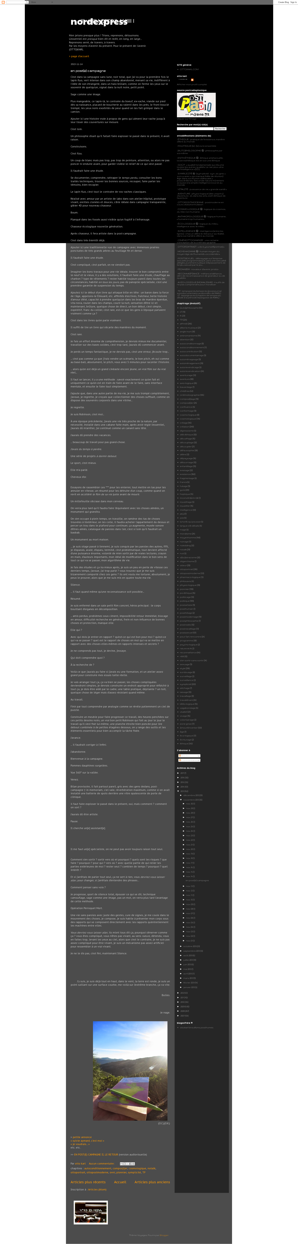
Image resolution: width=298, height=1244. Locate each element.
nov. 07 (189, 913)
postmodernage (189, 617)
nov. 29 (189, 808)
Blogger (164, 1235)
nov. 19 (189, 854)
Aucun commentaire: (102, 1163)
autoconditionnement (97, 1168)
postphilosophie (189, 621)
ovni (112, 1172)
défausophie (187, 450)
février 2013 (189, 982)
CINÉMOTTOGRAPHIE (190, 240)
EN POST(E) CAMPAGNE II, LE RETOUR (96, 1154)
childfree (185, 391)
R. (181, 316)
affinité (183, 323)
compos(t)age (187, 399)
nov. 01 (189, 941)
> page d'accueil (79, 56)
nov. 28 (189, 813)
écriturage (185, 740)
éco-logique (186, 735)
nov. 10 (189, 900)
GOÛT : (182, 165)
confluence (186, 407)
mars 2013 (188, 978)
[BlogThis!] (124, 1163)
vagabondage (188, 708)
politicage (185, 597)
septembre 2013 (191, 951)
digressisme (187, 431)
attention (185, 339)
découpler (186, 446)
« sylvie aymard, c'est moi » (88, 1140)
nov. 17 (189, 863)
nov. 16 (189, 867)
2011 (182, 997)
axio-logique (186, 383)
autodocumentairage (191, 355)
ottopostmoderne (97, 1172)
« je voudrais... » (80, 1144)
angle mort (186, 331)
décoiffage (186, 438)
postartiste (186, 605)
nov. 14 (189, 876)
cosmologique (137, 1168)
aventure (185, 379)
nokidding (185, 545)
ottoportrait (78, 1172)
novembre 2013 (191, 800)
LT (181, 312)
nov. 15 (189, 872)
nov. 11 (189, 895)
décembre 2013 (191, 795)
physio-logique (188, 585)
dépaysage (186, 458)
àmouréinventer (189, 728)
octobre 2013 (190, 946)
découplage (186, 442)
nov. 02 (189, 936)
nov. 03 (189, 931)
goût (182, 490)
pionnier (121, 1172)
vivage (183, 716)
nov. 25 (189, 826)
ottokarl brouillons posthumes (196, 1027)
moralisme (186, 534)
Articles (185, 756)
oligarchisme (187, 561)
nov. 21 (189, 845)
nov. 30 (189, 804)
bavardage (186, 387)
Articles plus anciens (152, 1182)
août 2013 (188, 955)
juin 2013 (187, 964)
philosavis (185, 581)
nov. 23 (189, 835)
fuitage (183, 486)
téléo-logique (187, 704)
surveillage (186, 676)
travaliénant (186, 700)
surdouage (186, 672)
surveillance (186, 680)
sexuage (185, 664)
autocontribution (189, 351)
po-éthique (186, 593)
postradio (185, 625)
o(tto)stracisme (188, 557)
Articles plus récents (88, 1182)
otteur (183, 565)
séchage (185, 688)
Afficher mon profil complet (192, 84)
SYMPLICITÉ (185, 173)
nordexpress (99, 20)
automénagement (190, 363)
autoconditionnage (190, 343)
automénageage (189, 359)
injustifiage (186, 502)
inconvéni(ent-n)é (189, 498)
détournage (186, 462)
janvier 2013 (189, 987)
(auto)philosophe (189, 308)
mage (183, 529)
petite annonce (82, 1137)
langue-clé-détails (189, 526)
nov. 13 (189, 886)
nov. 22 (189, 840)
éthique (184, 743)
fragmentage (187, 478)
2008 (183, 1011)
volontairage (187, 720)
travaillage (185, 696)
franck (183, 482)
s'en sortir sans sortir (191, 660)
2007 (183, 1016)
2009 (183, 1006)
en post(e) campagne (88, 70)
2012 (183, 993)
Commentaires (189, 760)
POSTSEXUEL (186, 258)
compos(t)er (120, 1168)
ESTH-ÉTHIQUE (187, 158)
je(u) (182, 514)
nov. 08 (190, 909)
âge (182, 732)
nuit (182, 553)
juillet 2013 (188, 960)
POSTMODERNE (194, 202)
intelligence (186, 510)
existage (184, 470)
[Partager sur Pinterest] (133, 1163)
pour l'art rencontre (190, 637)
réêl (182, 656)
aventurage (186, 375)
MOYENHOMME (187, 251)
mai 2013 (187, 969)
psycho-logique (188, 644)
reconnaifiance (188, 652)
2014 (183, 787)
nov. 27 (189, 817)
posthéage (186, 613)
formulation (196, 204)
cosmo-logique (188, 415)
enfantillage (186, 466)
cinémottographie (190, 395)
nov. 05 (189, 922)
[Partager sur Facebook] (130, 1163)
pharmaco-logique (190, 577)
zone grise (186, 724)
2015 (183, 782)
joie (182, 518)
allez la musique (188, 328)
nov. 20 (189, 849)
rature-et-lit (186, 648)
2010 (183, 1002)
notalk (152, 1168)
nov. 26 (189, 822)
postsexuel (186, 632)
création (184, 426)
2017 (182, 773)
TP (143, 1172)
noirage (184, 541)
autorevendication (190, 371)
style (182, 668)
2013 (183, 791)
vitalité (183, 712)
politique (185, 601)
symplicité (134, 1172)
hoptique (185, 494)
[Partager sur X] (127, 1163)
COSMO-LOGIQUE (189, 209)
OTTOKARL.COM (189, 69)
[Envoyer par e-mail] (121, 1163)
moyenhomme (188, 537)
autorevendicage (189, 367)
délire (183, 454)
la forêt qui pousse (190, 522)
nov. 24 (189, 831)
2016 (183, 777)
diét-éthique (186, 434)
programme (186, 640)
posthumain (186, 609)
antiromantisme (188, 335)
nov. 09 (190, 904)
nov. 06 (190, 918)
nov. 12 (189, 891)
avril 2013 (187, 973)
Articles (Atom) (97, 1189)
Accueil (120, 1182)
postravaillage (188, 629)
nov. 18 (189, 858)
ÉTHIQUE (183, 139)
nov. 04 (190, 927)
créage (184, 423)
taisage (184, 692)
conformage (187, 411)
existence (185, 474)
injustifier (185, 506)
